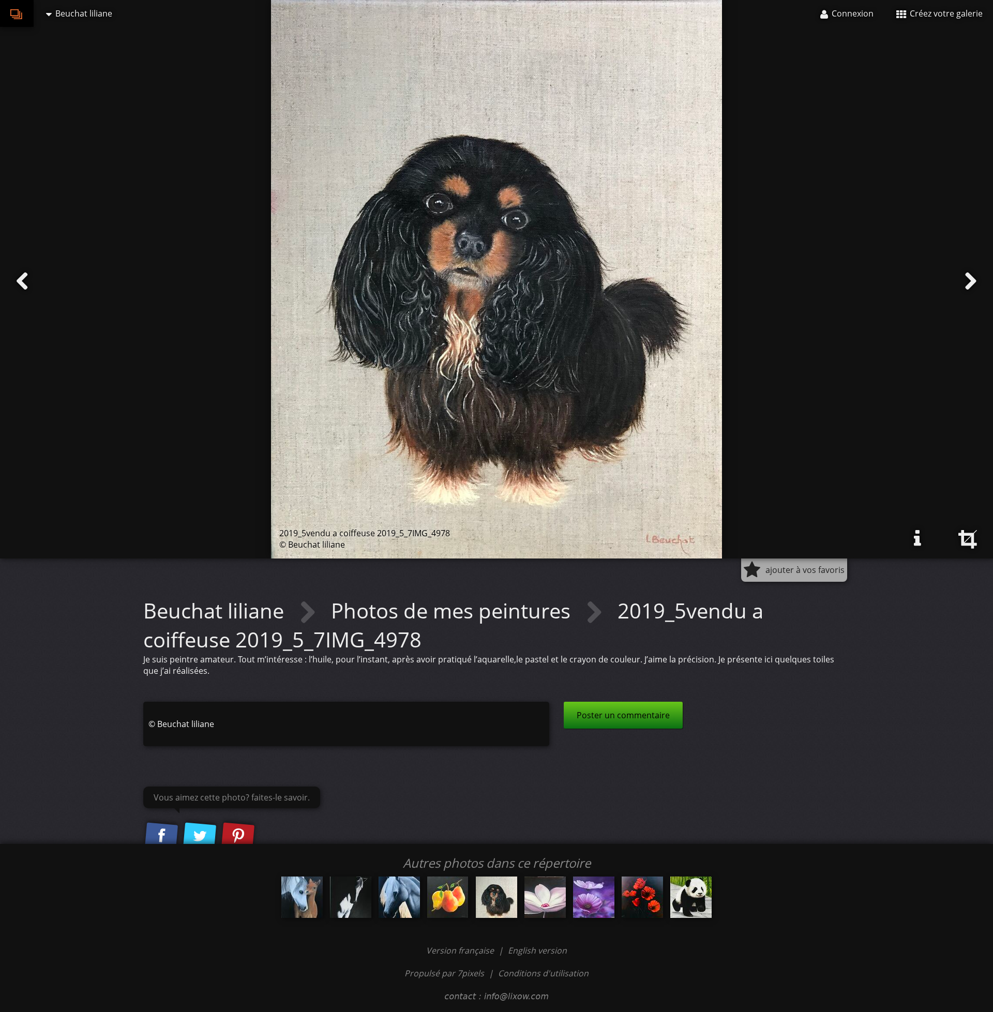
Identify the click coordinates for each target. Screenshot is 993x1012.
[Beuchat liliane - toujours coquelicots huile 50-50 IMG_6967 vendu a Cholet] (642, 897)
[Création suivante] (971, 281)
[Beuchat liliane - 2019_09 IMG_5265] (448, 897)
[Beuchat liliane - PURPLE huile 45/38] (593, 897)
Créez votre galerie (945, 13)
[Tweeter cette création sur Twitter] (199, 837)
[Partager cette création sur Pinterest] (237, 837)
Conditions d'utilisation (543, 973)
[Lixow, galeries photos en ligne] (17, 13)
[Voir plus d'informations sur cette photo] (917, 538)
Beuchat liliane (216, 610)
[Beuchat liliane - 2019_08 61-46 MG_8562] (545, 897)
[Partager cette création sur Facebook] (161, 837)
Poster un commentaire (623, 715)
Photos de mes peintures (453, 610)
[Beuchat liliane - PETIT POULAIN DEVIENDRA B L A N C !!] (302, 897)
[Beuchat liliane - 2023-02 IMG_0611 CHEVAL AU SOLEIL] (399, 897)
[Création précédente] (22, 281)
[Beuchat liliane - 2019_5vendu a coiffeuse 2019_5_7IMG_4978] (496, 897)
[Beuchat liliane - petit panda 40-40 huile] (691, 897)
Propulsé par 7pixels (444, 973)
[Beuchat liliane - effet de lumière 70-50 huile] (350, 897)
